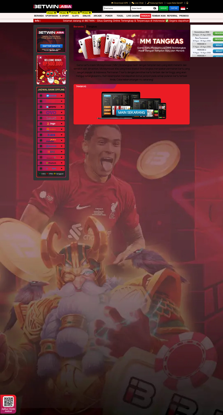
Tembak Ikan (159, 16)
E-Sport (64, 16)
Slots (75, 16)
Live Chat (139, 3)
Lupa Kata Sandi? (175, 3)
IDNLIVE (87, 16)
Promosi (184, 16)
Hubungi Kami (156, 3)
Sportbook (51, 16)
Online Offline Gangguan (52, 174)
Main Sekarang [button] (131, 113)
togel (120, 16)
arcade (98, 16)
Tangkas (145, 16)
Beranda (39, 16)
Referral (172, 16)
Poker (108, 16)
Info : (38, 20)
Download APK (120, 3)
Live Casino (133, 16)
